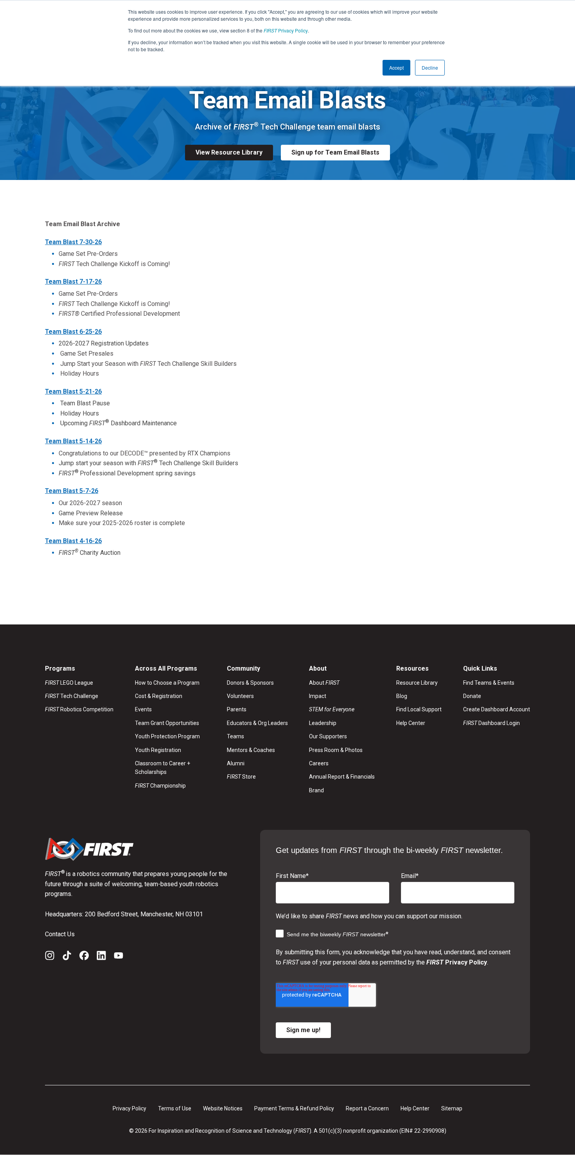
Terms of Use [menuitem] (174, 1108)
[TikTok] (67, 957)
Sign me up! (303, 1030)
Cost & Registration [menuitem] (158, 696)
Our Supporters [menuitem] (328, 736)
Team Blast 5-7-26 (71, 491)
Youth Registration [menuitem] (158, 750)
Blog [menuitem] (401, 696)
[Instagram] (49, 957)
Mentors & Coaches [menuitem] (251, 750)
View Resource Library (229, 152)
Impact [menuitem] (317, 696)
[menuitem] (342, 709)
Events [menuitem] (143, 709)
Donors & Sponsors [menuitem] (250, 683)
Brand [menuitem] (316, 790)
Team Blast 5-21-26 (73, 391)
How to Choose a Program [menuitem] (167, 683)
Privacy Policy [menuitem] (129, 1108)
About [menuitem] (324, 683)
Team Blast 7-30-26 (73, 242)
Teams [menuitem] (235, 736)
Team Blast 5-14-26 (73, 441)
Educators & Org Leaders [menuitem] (257, 723)
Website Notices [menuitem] (223, 1108)
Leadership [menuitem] (322, 723)
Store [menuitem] (241, 777)
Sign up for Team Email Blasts (335, 152)
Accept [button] (396, 67)
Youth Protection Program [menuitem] (167, 736)
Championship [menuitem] (160, 786)
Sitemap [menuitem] (451, 1108)
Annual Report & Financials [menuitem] (342, 777)
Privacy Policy (286, 30)
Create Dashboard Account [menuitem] (496, 709)
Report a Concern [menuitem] (367, 1108)
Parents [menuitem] (236, 709)
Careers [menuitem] (319, 763)
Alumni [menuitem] (235, 763)
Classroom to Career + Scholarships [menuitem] (162, 767)
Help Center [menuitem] (410, 723)
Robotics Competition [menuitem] (79, 709)
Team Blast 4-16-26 (73, 541)
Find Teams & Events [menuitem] (488, 683)
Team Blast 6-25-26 (73, 331)
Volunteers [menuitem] (240, 696)
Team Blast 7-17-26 (73, 281)
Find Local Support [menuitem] (419, 709)
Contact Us (60, 934)
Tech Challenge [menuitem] (71, 696)
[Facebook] (84, 957)
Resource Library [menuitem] (417, 683)
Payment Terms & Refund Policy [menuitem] (294, 1108)
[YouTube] (118, 957)
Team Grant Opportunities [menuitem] (167, 723)
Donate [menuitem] (472, 696)
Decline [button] (430, 67)
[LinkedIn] (101, 957)
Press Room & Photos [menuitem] (336, 750)
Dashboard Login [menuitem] (491, 723)
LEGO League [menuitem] (69, 683)
